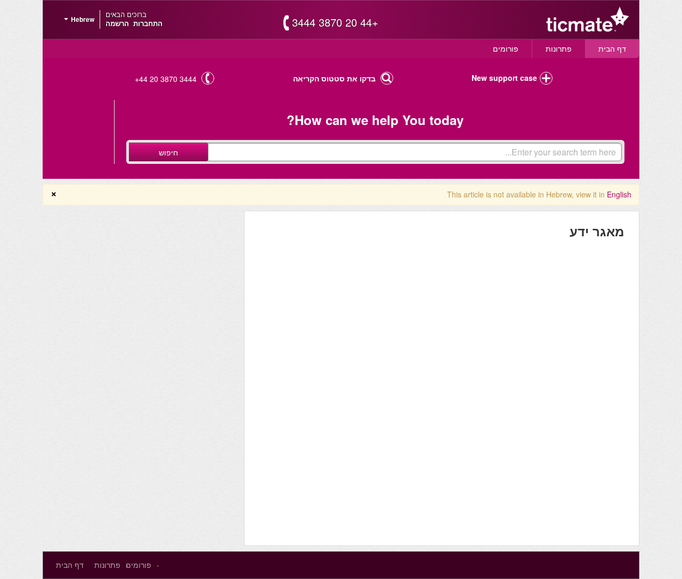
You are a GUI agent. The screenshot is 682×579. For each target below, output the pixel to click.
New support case (504, 77)
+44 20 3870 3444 (335, 22)
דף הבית (612, 48)
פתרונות (559, 48)
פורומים (505, 48)
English (619, 194)
